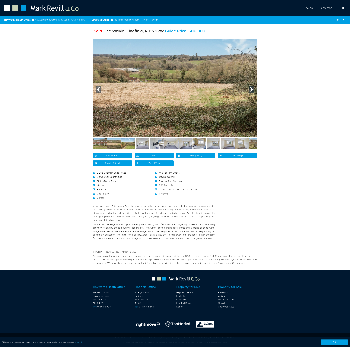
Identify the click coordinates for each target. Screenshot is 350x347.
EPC (154, 155)
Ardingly (222, 296)
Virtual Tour (154, 163)
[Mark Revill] (337, 20)
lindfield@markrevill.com (126, 19)
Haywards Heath (184, 292)
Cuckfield (181, 299)
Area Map (238, 155)
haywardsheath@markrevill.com (52, 19)
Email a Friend (112, 163)
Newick (221, 303)
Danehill (180, 306)
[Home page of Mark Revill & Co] (39, 11)
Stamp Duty (196, 155)
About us (326, 8)
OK (334, 342)
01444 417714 (80, 19)
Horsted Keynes (184, 303)
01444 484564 (150, 19)
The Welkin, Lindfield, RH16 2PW (129, 31)
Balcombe (223, 292)
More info (79, 342)
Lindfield (180, 296)
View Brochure (112, 155)
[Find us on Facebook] (343, 20)
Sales (309, 8)
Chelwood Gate (226, 306)
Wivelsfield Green (227, 299)
